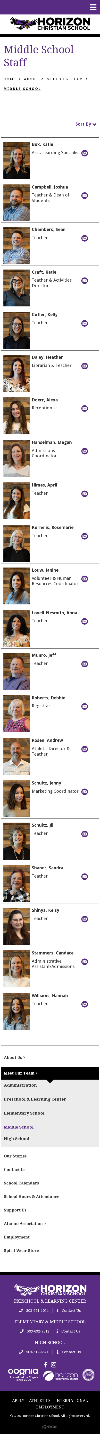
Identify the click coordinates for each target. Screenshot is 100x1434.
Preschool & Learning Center (35, 1099)
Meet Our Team (65, 79)
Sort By (83, 124)
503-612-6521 (37, 1352)
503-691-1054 (37, 1310)
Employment (17, 1237)
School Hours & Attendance (31, 1196)
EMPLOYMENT (50, 1407)
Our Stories (15, 1156)
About (31, 79)
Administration (20, 1085)
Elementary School (24, 1113)
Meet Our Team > (21, 1073)
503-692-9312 (37, 1331)
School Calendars (21, 1183)
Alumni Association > (25, 1223)
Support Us (15, 1210)
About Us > (14, 1057)
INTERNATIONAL (71, 1400)
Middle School (22, 89)
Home (10, 79)
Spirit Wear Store (21, 1250)
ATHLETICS (39, 1400)
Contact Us (14, 1169)
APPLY (18, 1400)
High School (16, 1138)
